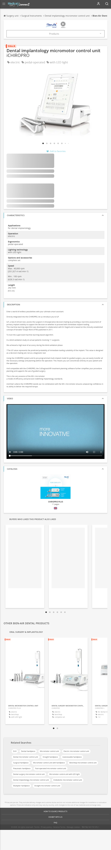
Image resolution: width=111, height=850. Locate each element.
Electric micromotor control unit (76, 751)
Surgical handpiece (20, 762)
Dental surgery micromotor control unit (29, 774)
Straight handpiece (50, 757)
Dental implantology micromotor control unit (31, 780)
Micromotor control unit (49, 751)
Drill (14, 751)
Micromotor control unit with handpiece (49, 762)
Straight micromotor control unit (47, 785)
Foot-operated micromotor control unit (50, 768)
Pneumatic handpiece (21, 768)
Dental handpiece (28, 751)
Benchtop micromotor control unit (83, 762)
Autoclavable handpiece (72, 757)
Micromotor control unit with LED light (64, 774)
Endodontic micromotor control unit (67, 780)
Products (54, 33)
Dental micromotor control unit (25, 757)
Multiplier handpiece (21, 785)
